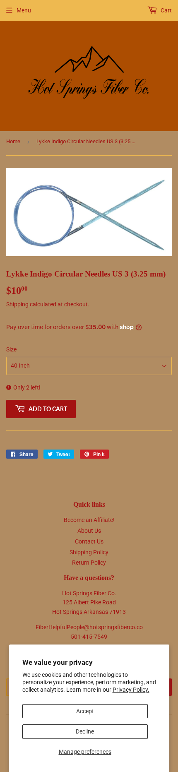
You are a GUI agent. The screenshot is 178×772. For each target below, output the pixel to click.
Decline (85, 731)
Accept (85, 711)
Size (11, 349)
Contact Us (89, 541)
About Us (89, 530)
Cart (165, 10)
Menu (24, 10)
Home (13, 141)
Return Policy (89, 562)
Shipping (17, 304)
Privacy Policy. (131, 689)
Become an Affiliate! (89, 520)
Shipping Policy (89, 552)
